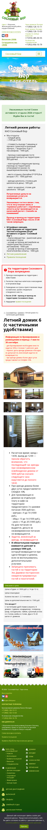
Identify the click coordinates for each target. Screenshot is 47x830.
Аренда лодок (12, 783)
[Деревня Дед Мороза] (23, 638)
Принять (24, 826)
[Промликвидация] (23, 666)
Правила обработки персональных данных (17, 741)
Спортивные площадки (11, 777)
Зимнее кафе (34, 771)
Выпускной (10, 794)
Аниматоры (11, 773)
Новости (10, 753)
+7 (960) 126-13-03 (33, 31)
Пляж (31, 757)
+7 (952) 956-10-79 (33, 44)
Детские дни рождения (15, 789)
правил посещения (23, 301)
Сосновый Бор (13, 53)
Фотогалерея (11, 756)
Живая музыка (12, 780)
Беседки (32, 753)
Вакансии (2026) (9, 39)
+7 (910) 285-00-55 (33, 38)
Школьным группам (14, 810)
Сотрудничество (12, 764)
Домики (21, 313)
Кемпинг (32, 764)
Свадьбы (9, 799)
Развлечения (11, 768)
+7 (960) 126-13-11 (33, 26)
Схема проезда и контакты (11, 32)
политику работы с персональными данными (23, 823)
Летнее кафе (33, 767)
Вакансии (10, 761)
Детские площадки (13, 770)
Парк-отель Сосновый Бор (12, 750)
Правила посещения (16, 257)
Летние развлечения (16, 254)
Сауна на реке (34, 760)
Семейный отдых (13, 805)
